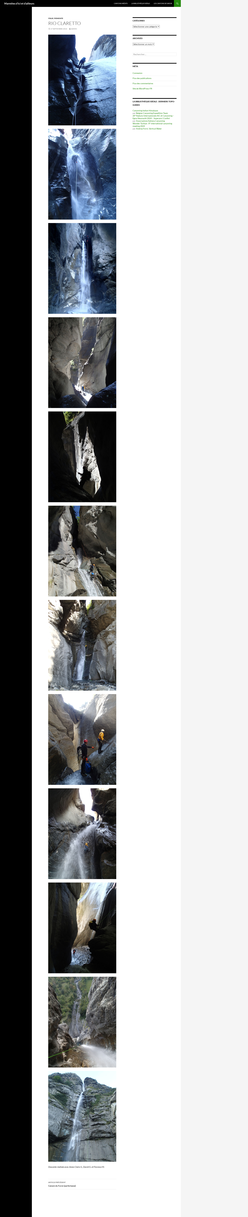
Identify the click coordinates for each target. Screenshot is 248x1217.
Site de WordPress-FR (142, 88)
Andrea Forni (142, 128)
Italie (50, 18)
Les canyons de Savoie (163, 3)
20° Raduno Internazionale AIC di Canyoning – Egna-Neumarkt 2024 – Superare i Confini (153, 116)
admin (74, 29)
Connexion (137, 73)
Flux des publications (142, 78)
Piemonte (58, 18)
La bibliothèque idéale (140, 3)
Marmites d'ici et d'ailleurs (19, 3)
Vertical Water (155, 128)
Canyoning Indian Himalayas (145, 110)
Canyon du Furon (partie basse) (62, 1184)
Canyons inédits (121, 3)
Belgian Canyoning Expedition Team (152, 113)
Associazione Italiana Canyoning (150, 121)
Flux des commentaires (143, 83)
